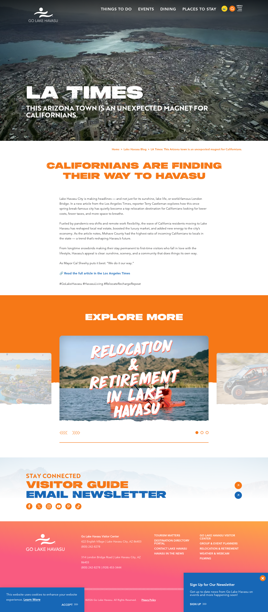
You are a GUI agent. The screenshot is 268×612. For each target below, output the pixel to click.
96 (224, 9)
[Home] (43, 8)
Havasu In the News (169, 553)
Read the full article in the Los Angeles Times (97, 273)
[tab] (196, 432)
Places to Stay (199, 9)
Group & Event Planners (219, 543)
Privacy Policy (148, 600)
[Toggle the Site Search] (232, 9)
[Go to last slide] (63, 432)
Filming (205, 558)
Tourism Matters (167, 535)
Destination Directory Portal (171, 542)
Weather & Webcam (214, 553)
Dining (168, 9)
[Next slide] (76, 432)
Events (146, 9)
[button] (134, 379)
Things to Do (116, 9)
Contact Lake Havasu (170, 548)
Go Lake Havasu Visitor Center (217, 537)
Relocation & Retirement (219, 548)
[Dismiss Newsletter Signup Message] (263, 578)
